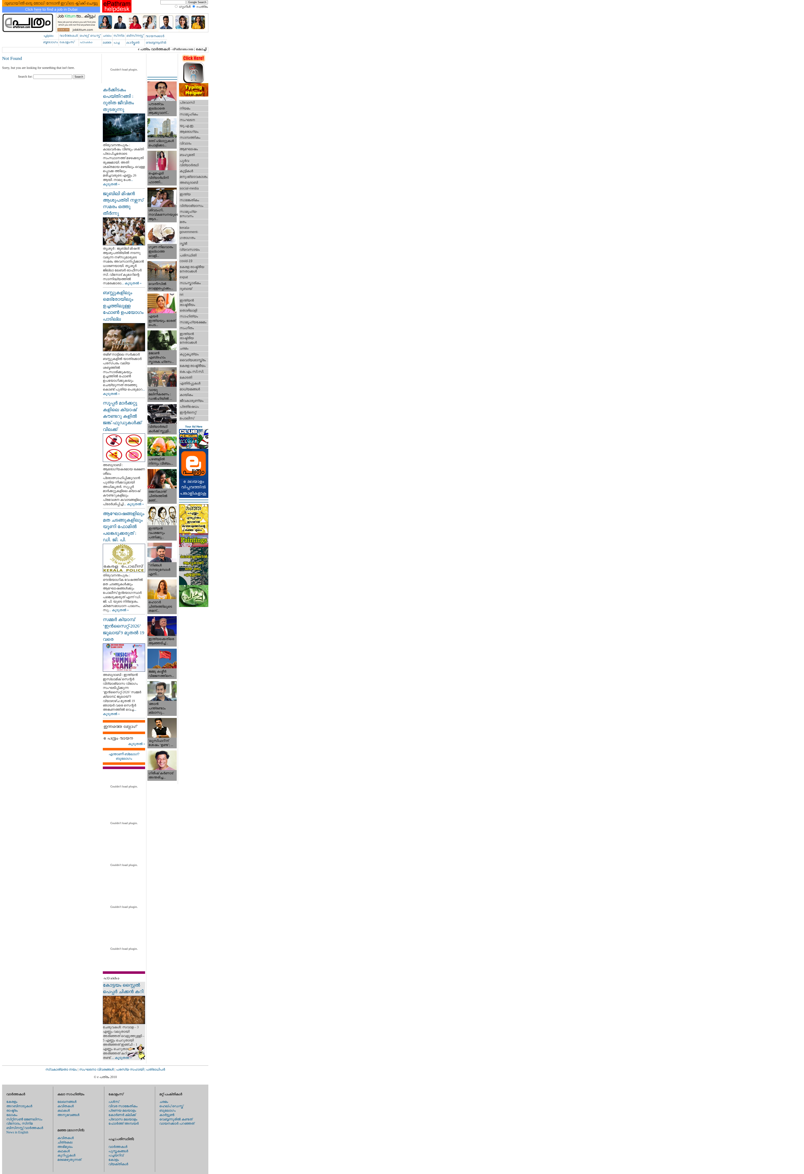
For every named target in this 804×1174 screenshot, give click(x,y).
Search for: (25, 76)
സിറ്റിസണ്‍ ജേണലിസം (24, 1119)
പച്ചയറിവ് (116, 1155)
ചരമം (184, 348)
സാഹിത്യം (189, 316)
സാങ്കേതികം (189, 200)
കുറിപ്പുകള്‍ (66, 1155)
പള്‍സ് (113, 1101)
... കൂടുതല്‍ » (131, 283)
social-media (189, 188)
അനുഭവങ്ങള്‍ (68, 1115)
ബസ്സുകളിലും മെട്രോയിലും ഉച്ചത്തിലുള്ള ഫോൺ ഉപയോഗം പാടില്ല (123, 305)
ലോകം (11, 1115)
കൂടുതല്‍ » (136, 744)
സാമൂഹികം (189, 114)
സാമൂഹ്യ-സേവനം (188, 214)
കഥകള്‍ (63, 1110)
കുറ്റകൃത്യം (189, 354)
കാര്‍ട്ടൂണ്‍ (166, 1115)
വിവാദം (185, 143)
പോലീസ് (187, 418)
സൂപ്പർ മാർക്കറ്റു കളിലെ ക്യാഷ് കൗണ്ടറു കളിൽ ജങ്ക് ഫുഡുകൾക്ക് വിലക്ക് (122, 416)
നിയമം (185, 108)
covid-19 (186, 261)
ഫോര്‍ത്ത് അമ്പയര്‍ (123, 1123)
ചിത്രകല (64, 1142)
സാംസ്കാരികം (190, 283)
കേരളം (11, 1101)
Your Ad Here (193, 426)
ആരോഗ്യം (189, 131)
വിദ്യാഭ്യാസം (191, 205)
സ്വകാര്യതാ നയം (61, 1069)
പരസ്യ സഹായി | (131, 1069)
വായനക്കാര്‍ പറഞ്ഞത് (176, 1123)
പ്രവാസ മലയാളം (122, 1119)
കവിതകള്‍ (65, 1106)
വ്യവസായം (190, 249)
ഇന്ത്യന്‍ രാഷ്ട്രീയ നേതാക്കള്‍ (188, 338)
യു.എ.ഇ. (187, 126)
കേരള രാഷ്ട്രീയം (193, 365)
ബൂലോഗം (124, 758)
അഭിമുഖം (65, 1146)
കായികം (186, 395)
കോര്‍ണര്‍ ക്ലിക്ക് (122, 1115)
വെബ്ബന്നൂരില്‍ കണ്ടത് (175, 1119)
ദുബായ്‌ (186, 288)
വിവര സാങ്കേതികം (123, 1106)
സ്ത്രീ (183, 243)
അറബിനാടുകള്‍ (19, 1106)
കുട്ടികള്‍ (186, 171)
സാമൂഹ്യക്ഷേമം (193, 322)
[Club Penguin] (193, 447)
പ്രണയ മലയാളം (122, 1110)
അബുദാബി (189, 182)
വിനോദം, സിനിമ (19, 1123)
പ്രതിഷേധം (189, 406)
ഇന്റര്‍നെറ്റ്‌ (188, 412)
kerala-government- (189, 230)
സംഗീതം (187, 328)
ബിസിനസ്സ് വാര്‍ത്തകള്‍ (24, 1128)
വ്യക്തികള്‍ (118, 1164)
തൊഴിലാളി (188, 310)
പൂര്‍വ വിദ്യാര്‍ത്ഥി (189, 163)
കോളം (113, 1159)
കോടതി (186, 377)
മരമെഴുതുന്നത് (69, 1159)
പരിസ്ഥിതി (188, 255)
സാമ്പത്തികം (190, 137)
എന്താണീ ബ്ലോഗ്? (124, 754)
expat (184, 277)
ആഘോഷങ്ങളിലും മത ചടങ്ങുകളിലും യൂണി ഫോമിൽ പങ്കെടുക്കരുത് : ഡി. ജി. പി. (123, 526)
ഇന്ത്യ (185, 194)
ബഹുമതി (187, 155)
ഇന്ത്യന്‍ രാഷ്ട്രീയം (187, 303)
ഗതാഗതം (187, 238)
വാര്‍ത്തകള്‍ (117, 1146)
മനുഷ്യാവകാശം (193, 176)
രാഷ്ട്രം (12, 1110)
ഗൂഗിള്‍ (185, 6)
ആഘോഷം (189, 149)
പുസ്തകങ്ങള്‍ (118, 1151)
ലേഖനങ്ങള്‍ (66, 1101)
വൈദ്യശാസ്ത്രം (193, 360)
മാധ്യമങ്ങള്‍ (190, 389)
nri (181, 294)
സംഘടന (187, 120)
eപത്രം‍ (202, 6)
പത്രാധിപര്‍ (155, 1069)
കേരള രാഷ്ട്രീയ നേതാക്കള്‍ (192, 269)
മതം (183, 222)
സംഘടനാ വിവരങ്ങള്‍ (97, 1069)
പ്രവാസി (187, 102)
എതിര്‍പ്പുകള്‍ (190, 383)
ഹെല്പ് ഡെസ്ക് (171, 1106)
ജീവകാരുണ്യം (192, 400)
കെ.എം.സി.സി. (192, 371)
